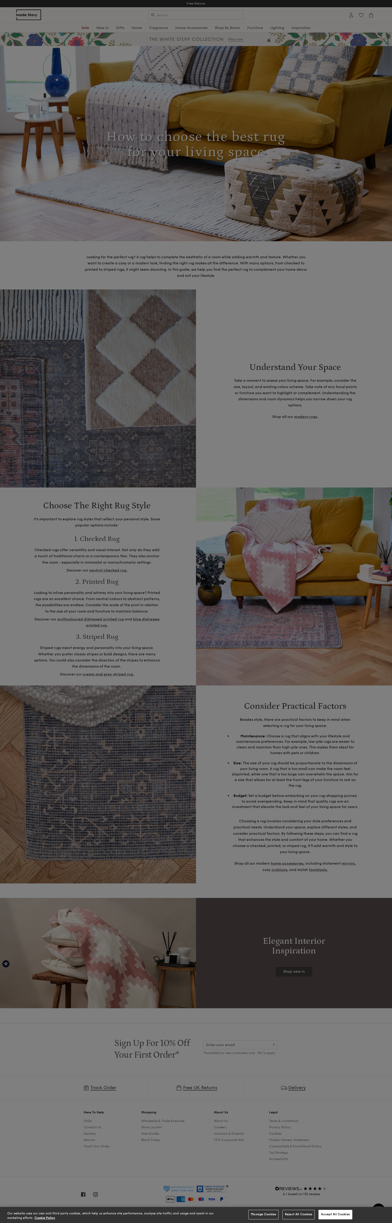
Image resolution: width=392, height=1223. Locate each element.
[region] (196, 1215)
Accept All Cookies (335, 1214)
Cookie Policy (44, 1218)
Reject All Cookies (298, 1214)
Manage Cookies (263, 1214)
